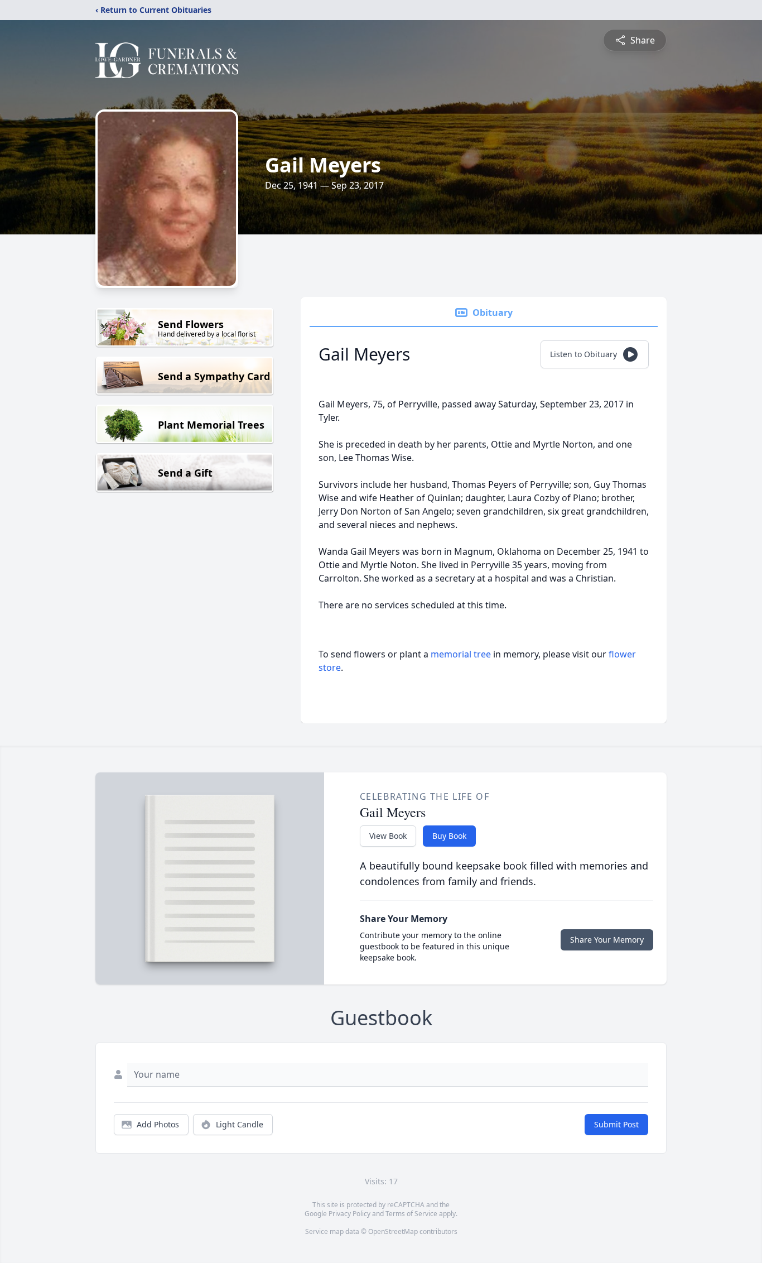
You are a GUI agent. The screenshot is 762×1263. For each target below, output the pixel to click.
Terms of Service (411, 1213)
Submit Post (616, 1124)
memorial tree (461, 654)
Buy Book (449, 835)
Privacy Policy (349, 1213)
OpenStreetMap (393, 1231)
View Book (388, 835)
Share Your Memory (607, 939)
